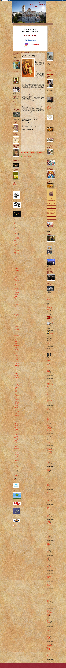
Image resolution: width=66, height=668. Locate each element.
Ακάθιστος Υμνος (49, 392)
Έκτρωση (48, 471)
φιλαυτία (48, 639)
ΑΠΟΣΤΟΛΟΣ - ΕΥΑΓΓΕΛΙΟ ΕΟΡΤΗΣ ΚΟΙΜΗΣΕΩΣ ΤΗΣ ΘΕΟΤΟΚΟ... (16, 359)
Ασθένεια (48, 409)
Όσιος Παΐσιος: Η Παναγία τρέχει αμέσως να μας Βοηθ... (16, 395)
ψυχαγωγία (48, 658)
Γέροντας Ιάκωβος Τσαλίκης (49, 430)
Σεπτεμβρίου (16, 234)
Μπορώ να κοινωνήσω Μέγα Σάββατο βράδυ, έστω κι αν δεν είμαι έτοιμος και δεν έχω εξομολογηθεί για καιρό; (50, 308)
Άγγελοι (48, 363)
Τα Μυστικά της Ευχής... (16, 311)
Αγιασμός (48, 369)
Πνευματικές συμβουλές (50, 590)
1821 (47, 357)
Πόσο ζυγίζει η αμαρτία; (16, 332)
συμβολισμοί (48, 614)
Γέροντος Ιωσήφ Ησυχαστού (49, 442)
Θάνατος (48, 498)
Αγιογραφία (48, 372)
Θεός (47, 503)
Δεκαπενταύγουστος (49, 449)
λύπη (47, 539)
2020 (14, 223)
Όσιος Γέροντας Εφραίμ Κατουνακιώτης (50, 571)
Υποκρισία (48, 632)
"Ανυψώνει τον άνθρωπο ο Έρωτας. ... (16, 323)
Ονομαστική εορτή (49, 566)
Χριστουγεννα (48, 653)
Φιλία (47, 640)
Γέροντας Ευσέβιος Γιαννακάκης (49, 423)
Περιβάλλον (48, 585)
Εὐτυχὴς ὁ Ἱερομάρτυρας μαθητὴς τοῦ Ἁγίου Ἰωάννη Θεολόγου (51, 211)
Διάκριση (48, 454)
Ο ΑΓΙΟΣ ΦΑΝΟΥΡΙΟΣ (16, 278)
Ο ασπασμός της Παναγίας (16, 397)
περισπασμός (48, 586)
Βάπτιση (48, 413)
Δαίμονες (48, 447)
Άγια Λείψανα (48, 366)
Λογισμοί (48, 538)
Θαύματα (48, 499)
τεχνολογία (48, 623)
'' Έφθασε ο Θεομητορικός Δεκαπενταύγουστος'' (16, 365)
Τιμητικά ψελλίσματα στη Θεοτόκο (16, 465)
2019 (14, 224)
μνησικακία (48, 552)
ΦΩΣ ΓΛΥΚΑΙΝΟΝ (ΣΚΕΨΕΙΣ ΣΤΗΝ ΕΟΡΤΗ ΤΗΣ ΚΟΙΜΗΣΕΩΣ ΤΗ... (16, 404)
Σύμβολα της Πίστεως (49, 612)
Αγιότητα (48, 386)
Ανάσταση (48, 399)
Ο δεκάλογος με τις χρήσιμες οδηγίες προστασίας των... (16, 439)
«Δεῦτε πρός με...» (16, 370)
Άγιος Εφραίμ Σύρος (49, 377)
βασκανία (48, 414)
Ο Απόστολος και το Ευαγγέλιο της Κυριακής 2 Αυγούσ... (16, 460)
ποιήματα (48, 593)
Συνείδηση (48, 615)
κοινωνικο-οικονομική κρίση (49, 529)
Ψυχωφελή (48, 661)
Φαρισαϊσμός (48, 636)
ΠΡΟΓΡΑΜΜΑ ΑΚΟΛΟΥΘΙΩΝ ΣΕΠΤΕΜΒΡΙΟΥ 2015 (16, 238)
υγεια (47, 628)
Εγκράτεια (48, 461)
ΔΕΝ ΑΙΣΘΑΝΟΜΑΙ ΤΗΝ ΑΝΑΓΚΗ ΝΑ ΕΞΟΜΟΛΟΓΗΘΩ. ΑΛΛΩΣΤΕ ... (16, 254)
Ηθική (47, 493)
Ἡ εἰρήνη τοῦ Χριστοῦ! (16, 290)
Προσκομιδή (48, 601)
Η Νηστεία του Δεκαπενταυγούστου (16, 463)
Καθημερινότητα (49, 516)
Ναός (47, 558)
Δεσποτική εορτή (49, 451)
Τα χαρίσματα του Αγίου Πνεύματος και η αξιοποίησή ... (16, 298)
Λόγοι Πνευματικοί (16, 240)
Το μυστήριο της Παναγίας (16, 454)
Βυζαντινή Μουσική (49, 420)
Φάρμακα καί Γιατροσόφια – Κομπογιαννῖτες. (16, 408)
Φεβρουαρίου (16, 474)
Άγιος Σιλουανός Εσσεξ (50, 384)
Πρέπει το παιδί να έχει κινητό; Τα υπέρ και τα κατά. (16, 319)
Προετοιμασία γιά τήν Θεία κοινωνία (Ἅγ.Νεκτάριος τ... (16, 391)
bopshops (34, 666)
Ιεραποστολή (48, 513)
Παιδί (47, 575)
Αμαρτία (48, 395)
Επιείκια (48, 484)
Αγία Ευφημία (48, 365)
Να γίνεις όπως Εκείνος (16, 273)
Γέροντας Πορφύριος (49, 438)
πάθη (47, 572)
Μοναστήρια (48, 554)
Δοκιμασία (48, 460)
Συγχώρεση (48, 610)
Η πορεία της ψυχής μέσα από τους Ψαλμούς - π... (16, 329)
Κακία (47, 517)
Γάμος (47, 421)
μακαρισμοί (48, 544)
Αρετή (47, 407)
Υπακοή (48, 630)
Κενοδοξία (48, 525)
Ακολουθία (48, 394)
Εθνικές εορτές (49, 463)
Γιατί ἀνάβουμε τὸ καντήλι (16, 375)
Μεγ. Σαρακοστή (49, 549)
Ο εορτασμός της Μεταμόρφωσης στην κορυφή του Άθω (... (16, 415)
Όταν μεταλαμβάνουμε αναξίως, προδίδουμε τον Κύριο (16, 412)
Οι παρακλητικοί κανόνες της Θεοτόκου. (16, 457)
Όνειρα (48, 565)
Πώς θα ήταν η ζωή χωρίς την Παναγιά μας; (16, 349)
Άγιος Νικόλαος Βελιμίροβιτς (49, 383)
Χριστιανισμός (49, 648)
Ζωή (47, 492)
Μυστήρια (48, 557)
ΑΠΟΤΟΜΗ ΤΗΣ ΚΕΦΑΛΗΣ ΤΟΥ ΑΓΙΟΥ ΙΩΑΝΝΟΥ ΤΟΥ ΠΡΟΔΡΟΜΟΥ (16, 264)
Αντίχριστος (48, 402)
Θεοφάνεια (48, 506)
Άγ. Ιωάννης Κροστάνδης (48, 359)
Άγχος (47, 387)
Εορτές (48, 483)
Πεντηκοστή (48, 584)
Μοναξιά (48, 553)
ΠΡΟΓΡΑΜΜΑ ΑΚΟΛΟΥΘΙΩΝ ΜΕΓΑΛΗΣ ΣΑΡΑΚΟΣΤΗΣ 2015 (49, 343)
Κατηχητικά (48, 522)
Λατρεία (48, 536)
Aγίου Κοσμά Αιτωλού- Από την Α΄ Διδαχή (16, 292)
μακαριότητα (48, 543)
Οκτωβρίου (16, 233)
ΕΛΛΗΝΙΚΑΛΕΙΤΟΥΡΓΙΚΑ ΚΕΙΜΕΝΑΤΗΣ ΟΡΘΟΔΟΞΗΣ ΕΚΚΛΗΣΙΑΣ (15, 185)
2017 (14, 227)
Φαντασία (48, 635)
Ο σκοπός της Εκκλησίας (16, 261)
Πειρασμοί (48, 583)
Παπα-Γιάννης (48, 579)
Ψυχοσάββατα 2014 (51, 322)
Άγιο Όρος (48, 370)
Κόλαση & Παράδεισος (49, 531)
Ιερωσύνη (48, 514)
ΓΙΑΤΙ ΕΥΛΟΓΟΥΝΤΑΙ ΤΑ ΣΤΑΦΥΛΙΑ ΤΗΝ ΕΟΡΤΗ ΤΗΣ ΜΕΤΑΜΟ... (16, 429)
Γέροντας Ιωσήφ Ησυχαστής (49, 432)
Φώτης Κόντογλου (49, 644)
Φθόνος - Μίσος (48, 637)
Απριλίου (16, 471)
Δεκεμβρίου (16, 230)
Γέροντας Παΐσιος (49, 437)
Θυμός (47, 509)
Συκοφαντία (48, 611)
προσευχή (48, 600)
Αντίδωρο (48, 401)
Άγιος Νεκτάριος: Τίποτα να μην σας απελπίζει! (16, 378)
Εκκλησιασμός (48, 468)
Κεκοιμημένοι (48, 524)
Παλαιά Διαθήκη (49, 576)
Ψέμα (47, 657)
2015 (14, 229)
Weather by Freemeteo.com (15, 98)
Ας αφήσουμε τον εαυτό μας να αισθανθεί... (16, 449)
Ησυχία (48, 495)
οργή (47, 567)
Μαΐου (15, 470)
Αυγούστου (16, 235)
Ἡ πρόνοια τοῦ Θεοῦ (16, 382)
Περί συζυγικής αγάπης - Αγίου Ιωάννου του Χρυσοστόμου (16, 373)
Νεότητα (38, 24)
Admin (14, 525)
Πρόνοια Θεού (48, 599)
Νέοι (47, 559)
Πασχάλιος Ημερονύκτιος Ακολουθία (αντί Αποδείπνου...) (49, 298)
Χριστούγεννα (48, 654)
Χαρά (47, 647)
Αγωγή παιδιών (49, 388)
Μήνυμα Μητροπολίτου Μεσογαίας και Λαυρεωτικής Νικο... (16, 355)
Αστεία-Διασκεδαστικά (50, 411)
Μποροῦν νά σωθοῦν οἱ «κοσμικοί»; (16, 325)
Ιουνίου (16, 469)
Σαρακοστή (48, 603)
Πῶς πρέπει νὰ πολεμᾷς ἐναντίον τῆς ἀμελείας (16, 442)
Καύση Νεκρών (49, 523)
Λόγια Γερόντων (49, 537)
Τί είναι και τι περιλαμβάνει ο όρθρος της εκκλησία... (16, 302)
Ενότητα (48, 478)
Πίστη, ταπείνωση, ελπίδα (16, 432)
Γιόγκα (47, 443)
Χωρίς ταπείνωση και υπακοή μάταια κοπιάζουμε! (16, 339)
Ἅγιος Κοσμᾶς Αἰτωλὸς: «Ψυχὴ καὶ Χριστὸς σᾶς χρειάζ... (16, 295)
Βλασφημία (48, 419)
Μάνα (47, 545)
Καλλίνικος (49, 202)
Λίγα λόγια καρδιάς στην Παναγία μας (16, 369)
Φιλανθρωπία (48, 638)
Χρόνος (48, 655)
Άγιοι (47, 373)
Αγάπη (47, 362)
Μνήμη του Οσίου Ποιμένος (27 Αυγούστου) (16, 276)
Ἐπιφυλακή (15, 327)
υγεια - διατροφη (49, 629)
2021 (14, 222)
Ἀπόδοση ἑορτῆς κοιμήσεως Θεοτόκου (51, 198)
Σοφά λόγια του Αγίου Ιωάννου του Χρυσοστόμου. (16, 316)
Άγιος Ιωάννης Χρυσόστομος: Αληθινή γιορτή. (16, 363)
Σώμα (47, 616)
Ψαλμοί (48, 656)
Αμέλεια (48, 396)
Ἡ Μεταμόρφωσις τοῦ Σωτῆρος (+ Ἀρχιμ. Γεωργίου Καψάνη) (16, 425)
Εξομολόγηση (48, 480)
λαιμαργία (48, 535)
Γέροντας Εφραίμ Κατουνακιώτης (49, 427)
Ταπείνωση (48, 622)
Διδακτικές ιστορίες (49, 457)
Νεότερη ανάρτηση (24, 152)
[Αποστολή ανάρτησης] (28, 122)
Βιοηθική (48, 417)
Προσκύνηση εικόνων (49, 602)
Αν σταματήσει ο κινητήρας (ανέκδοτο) (16, 288)
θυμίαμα (48, 508)
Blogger (38, 666)
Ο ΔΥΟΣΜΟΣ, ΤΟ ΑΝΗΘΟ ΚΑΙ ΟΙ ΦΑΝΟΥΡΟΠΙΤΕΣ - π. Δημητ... (16, 270)
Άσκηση (48, 410)
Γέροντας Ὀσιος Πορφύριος (49, 436)
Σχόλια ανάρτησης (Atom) (28, 154)
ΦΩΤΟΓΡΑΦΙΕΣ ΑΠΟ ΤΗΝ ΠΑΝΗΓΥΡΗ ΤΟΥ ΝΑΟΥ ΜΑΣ (16, 343)
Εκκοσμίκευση (48, 470)
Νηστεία (48, 561)
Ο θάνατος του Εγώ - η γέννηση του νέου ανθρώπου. (16, 446)
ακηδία (47, 393)
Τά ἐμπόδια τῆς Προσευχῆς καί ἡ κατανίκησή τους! (16, 280)
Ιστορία (48, 515)
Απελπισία (48, 403)
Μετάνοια (48, 550)
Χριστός (48, 650)
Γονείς (47, 444)
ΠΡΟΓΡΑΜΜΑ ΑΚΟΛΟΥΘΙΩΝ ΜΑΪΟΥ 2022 (49, 70)
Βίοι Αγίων (48, 418)
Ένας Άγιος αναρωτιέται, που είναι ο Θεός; (16, 452)
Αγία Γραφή (48, 364)
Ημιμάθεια (48, 494)
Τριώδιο (48, 624)
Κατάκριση (48, 521)
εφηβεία (48, 491)
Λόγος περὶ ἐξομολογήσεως (16, 418)
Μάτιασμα (48, 546)
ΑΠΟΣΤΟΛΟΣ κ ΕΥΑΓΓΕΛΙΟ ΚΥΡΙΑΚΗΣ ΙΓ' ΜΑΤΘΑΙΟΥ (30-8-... (16, 258)
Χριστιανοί (48, 649)
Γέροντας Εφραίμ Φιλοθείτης (49, 429)
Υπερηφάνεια (48, 631)
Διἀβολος (48, 453)
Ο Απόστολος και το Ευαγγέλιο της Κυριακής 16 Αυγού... (16, 346)
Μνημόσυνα (48, 551)
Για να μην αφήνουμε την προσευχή (16, 268)
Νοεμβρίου (16, 232)
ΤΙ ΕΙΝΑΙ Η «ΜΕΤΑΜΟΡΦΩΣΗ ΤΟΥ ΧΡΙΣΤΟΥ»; (16, 421)
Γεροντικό (48, 440)
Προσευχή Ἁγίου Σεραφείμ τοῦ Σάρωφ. (16, 250)
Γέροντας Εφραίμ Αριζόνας (49, 425)
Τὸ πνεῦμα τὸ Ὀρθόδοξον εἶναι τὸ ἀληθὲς (16, 388)
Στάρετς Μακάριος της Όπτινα (50, 607)
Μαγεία (48, 542)
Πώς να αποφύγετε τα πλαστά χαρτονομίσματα (16, 247)
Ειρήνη (47, 464)
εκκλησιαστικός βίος (49, 469)
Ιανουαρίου (16, 475)
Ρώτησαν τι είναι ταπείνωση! (16, 380)
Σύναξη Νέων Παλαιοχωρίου (49, 111)
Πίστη (47, 587)
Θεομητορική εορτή (49, 502)
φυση (47, 643)
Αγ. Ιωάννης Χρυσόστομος (48, 360)
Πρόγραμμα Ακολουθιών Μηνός (30, 24)
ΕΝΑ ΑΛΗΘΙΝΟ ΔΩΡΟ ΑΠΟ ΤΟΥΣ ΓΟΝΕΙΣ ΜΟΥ (16, 385)
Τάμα (47, 620)
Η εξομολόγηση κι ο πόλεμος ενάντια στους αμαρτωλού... (16, 243)
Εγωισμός (48, 462)
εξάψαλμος (48, 479)
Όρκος (47, 569)
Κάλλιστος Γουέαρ (49, 518)
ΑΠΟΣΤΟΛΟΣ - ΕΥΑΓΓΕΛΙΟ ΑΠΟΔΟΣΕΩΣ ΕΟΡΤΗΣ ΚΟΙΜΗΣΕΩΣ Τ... (16, 306)
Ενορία (48, 477)
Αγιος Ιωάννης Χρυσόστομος (48, 379)
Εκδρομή (48, 465)
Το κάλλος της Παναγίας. (16, 351)
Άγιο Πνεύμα (48, 371)
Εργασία (48, 487)
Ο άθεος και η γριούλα (16, 309)
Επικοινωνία (42, 24)
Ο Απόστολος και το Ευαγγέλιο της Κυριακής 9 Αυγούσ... (16, 400)
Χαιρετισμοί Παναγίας (50, 645)
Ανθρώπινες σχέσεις (49, 400)
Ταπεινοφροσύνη (49, 621)
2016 (14, 228)
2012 (14, 479)
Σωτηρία (48, 617)
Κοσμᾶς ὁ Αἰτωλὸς (50, 210)
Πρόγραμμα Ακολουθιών (48, 596)
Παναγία (25, 123)
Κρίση (47, 534)
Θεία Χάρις (48, 501)
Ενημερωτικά (48, 476)
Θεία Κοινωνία (48, 500)
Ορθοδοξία (48, 568)
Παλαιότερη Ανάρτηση (41, 152)
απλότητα (48, 404)
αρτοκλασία (48, 408)
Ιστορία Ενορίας (22, 24)
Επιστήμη (48, 486)
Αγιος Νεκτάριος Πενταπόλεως (49, 381)
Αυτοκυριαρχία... (16, 314)
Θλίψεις (48, 507)
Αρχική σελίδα (16, 24)
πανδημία (48, 578)
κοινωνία (48, 528)
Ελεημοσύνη (48, 472)
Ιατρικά (48, 510)
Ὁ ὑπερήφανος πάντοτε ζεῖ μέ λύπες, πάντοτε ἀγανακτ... (16, 435)
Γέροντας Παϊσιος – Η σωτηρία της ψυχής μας (16, 336)
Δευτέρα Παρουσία (49, 452)
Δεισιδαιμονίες (49, 448)
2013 (14, 478)
